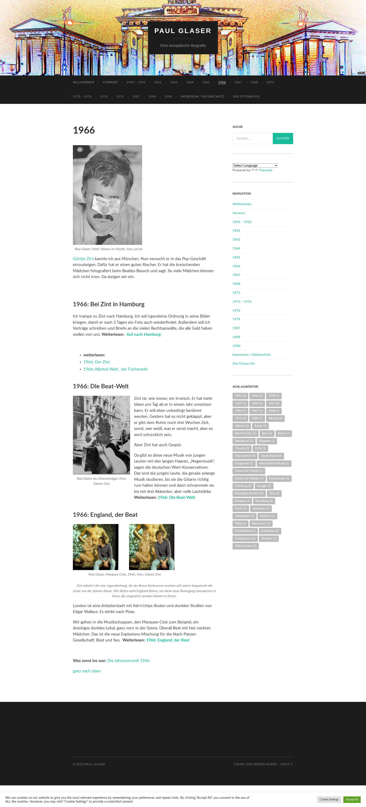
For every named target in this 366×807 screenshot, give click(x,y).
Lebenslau (260, 508)
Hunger (264, 486)
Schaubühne (245, 530)
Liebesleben (244, 516)
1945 (240, 395)
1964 (190, 82)
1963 (174, 82)
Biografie (267, 441)
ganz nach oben (87, 671)
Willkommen (83, 82)
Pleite (240, 523)
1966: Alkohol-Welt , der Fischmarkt (115, 369)
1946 (257, 395)
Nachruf (267, 516)
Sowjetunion (245, 538)
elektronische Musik (274, 463)
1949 (273, 395)
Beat (267, 433)
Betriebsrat (244, 441)
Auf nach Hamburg (143, 335)
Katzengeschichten (249, 493)
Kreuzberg (264, 501)
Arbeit (260, 426)
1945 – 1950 (136, 82)
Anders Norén (265, 764)
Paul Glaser (183, 31)
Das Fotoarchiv (246, 96)
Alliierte (242, 426)
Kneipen (242, 501)
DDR (260, 448)
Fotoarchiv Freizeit (249, 470)
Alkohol (275, 418)
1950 (240, 403)
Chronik (242, 448)
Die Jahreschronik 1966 (128, 661)
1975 (240, 418)
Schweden (270, 530)
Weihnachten (245, 546)
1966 (222, 82)
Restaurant (261, 523)
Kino (274, 493)
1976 (104, 96)
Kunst (241, 508)
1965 (206, 82)
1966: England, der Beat (168, 640)
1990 (168, 96)
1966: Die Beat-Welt (176, 498)
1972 (270, 82)
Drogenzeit (244, 463)
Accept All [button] (352, 799)
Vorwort (110, 82)
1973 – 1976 (82, 96)
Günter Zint (83, 259)
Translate (265, 170)
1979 (120, 96)
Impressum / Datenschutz (203, 96)
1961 (158, 82)
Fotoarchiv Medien (249, 478)
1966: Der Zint (96, 362)
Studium (268, 538)
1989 (152, 96)
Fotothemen (279, 478)
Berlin (284, 433)
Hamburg (243, 486)
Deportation (245, 455)
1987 (136, 96)
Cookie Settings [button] (329, 799)
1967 (238, 82)
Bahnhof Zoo (245, 433)
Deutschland (271, 455)
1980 (257, 418)
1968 (254, 82)
